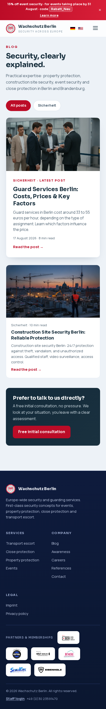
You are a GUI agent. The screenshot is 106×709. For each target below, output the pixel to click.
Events (12, 568)
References (61, 568)
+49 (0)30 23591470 (42, 698)
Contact (59, 576)
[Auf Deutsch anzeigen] (72, 28)
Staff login (15, 698)
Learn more (49, 15)
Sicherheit (47, 105)
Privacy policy (17, 613)
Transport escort (20, 543)
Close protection (20, 551)
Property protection (22, 559)
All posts (18, 105)
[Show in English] (80, 28)
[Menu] (95, 28)
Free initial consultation (41, 431)
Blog (55, 543)
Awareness (61, 551)
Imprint (12, 605)
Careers (58, 559)
